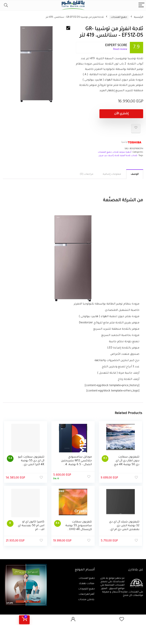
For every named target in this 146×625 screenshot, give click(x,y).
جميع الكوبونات (86, 589)
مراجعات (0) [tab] (86, 174)
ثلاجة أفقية (125, 156)
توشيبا (124, 142)
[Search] (5, 5)
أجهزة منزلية (125, 152)
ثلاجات (116, 152)
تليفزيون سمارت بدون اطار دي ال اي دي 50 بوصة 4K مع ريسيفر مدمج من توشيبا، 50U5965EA (126, 464)
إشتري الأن (121, 113)
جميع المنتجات (119, 17)
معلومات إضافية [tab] (112, 174)
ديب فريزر (103, 156)
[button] (68, 28)
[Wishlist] (121, 620)
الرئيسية (138, 17)
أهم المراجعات (87, 594)
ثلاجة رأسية (114, 156)
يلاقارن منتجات (86, 599)
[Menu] (141, 5)
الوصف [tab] (135, 174)
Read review (120, 49)
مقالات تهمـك (87, 583)
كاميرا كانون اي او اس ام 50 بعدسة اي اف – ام (31, 525)
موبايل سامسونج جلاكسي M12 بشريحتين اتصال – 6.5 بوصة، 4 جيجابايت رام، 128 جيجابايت (76, 464)
